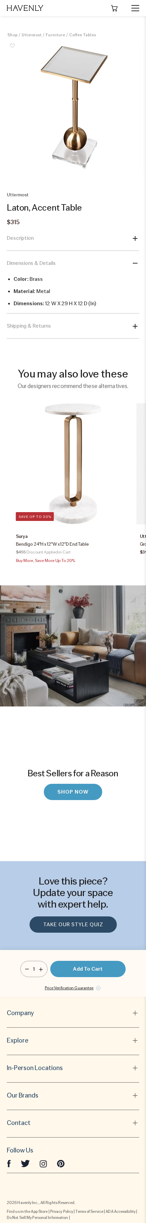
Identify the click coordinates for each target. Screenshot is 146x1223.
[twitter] (25, 1163)
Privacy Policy (61, 1211)
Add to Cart (88, 969)
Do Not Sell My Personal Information (37, 1217)
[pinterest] (61, 1163)
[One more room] (41, 969)
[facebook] (9, 1163)
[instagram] (43, 1163)
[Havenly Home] (25, 8)
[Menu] (132, 8)
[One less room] (27, 969)
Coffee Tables (82, 35)
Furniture (55, 35)
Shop (12, 35)
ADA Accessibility (120, 1211)
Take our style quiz (73, 924)
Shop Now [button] (73, 792)
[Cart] (114, 8)
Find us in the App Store (27, 1211)
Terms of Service (89, 1211)
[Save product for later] (12, 49)
